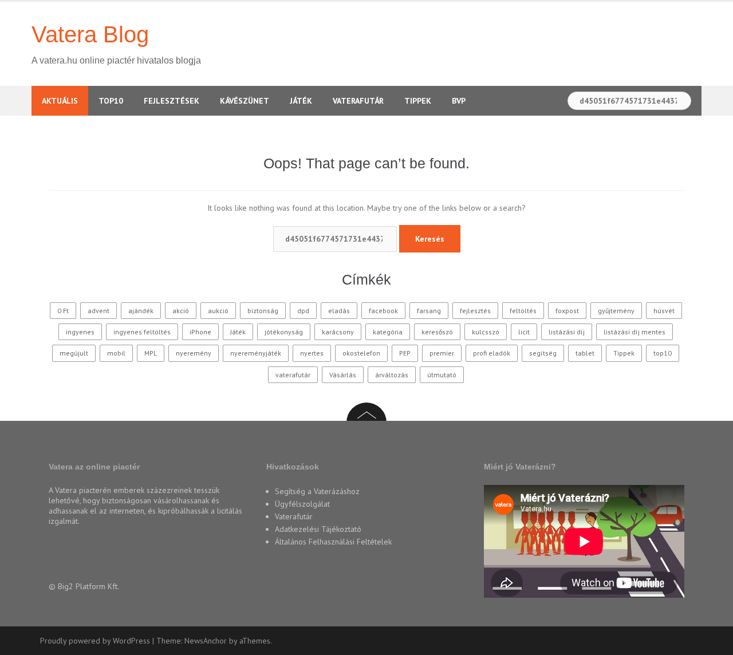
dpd (303, 310)
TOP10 (110, 101)
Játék (301, 101)
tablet (585, 353)
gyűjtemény (616, 310)
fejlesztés (475, 310)
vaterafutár (292, 374)
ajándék (140, 310)
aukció (218, 310)
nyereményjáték (255, 353)
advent (98, 310)
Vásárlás (342, 374)
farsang (429, 310)
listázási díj (567, 332)
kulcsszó (485, 332)
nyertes (312, 353)
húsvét (664, 310)
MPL (150, 353)
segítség (543, 353)
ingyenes (80, 332)
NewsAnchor (205, 641)
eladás (339, 310)
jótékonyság (284, 332)
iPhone (200, 332)
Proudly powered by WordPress (95, 641)
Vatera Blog (90, 34)
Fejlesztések (171, 101)
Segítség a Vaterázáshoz (317, 491)
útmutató (441, 374)
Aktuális (60, 101)
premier (441, 353)
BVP (459, 101)
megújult (74, 353)
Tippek (417, 101)
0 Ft (63, 310)
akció (180, 310)
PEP (405, 353)
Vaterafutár (358, 101)
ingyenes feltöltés (142, 332)
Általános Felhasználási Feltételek (333, 541)
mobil (116, 353)
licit (524, 332)
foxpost (567, 310)
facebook (383, 310)
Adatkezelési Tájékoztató (318, 529)
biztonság (262, 310)
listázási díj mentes (634, 332)
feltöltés (523, 310)
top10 (662, 353)
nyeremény (193, 353)
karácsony (338, 332)
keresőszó (437, 332)
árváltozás (391, 374)
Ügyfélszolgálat (302, 504)
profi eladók (491, 353)
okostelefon (361, 353)
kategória (388, 332)
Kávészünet (244, 101)
